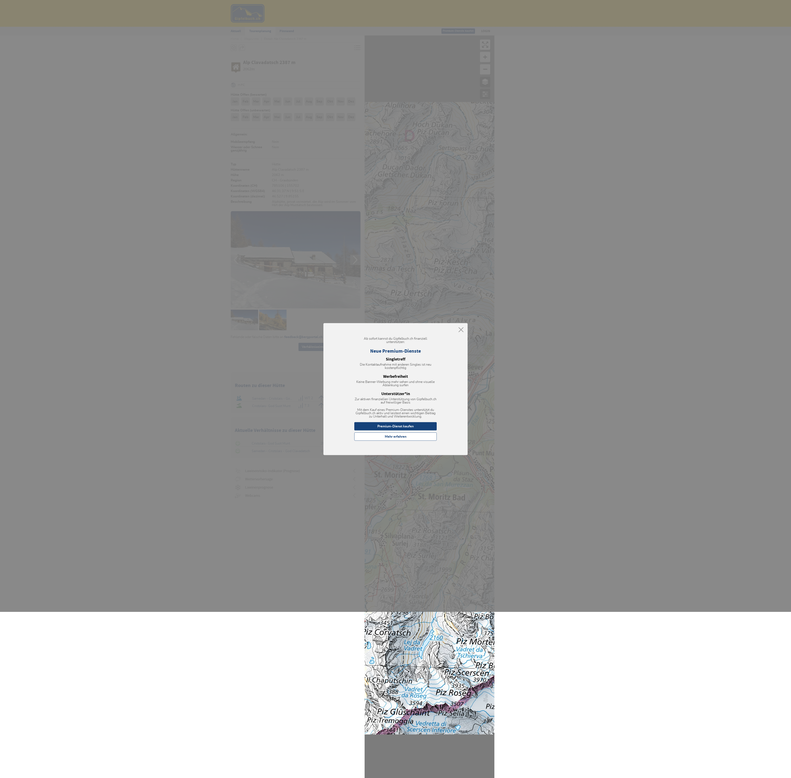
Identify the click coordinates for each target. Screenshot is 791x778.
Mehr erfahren (395, 436)
